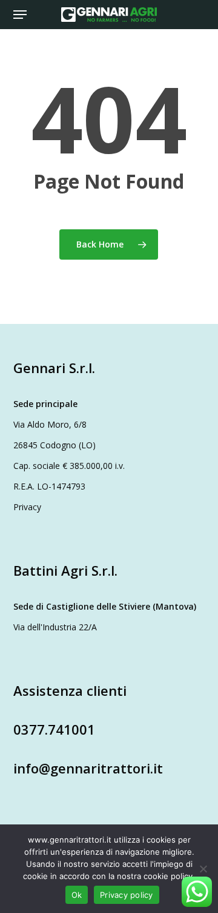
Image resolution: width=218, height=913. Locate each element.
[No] (203, 869)
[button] (20, 14)
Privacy (27, 507)
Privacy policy (126, 895)
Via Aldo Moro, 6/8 (50, 424)
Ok (76, 895)
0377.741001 (54, 729)
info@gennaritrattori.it (88, 768)
